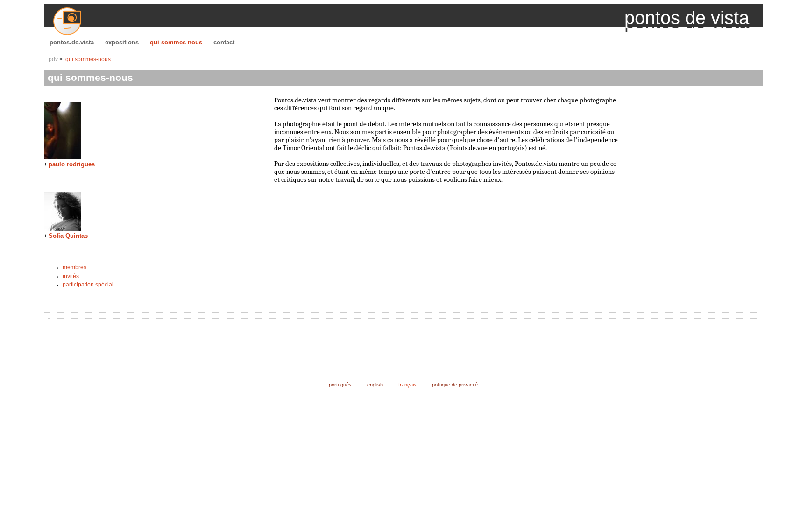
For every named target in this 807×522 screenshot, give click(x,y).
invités (71, 276)
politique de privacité (455, 384)
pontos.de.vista (72, 42)
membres (74, 267)
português (340, 384)
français (407, 384)
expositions (122, 42)
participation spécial (88, 284)
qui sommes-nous (176, 42)
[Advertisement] (221, 343)
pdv (53, 59)
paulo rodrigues (72, 164)
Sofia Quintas (68, 235)
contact (223, 42)
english (375, 384)
